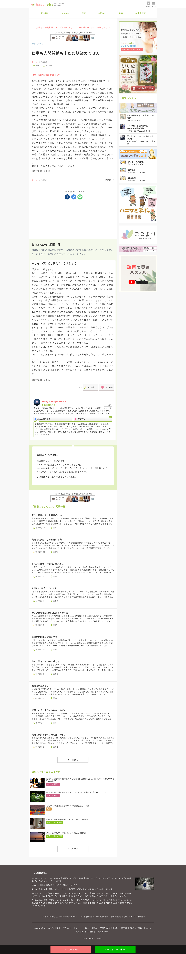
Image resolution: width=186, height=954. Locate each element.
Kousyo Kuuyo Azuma (54, 401)
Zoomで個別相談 (71, 949)
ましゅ (35, 62)
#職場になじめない (52, 75)
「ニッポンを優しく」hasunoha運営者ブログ (59, 917)
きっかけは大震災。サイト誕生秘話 (94, 917)
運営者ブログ (103, 932)
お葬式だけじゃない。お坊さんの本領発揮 (128, 917)
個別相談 (44, 13)
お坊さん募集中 (54, 928)
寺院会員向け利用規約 (109, 928)
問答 (84, 13)
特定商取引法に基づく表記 (131, 928)
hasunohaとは (40, 928)
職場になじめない (38, 44)
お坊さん (102, 13)
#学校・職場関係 (38, 75)
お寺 (121, 13)
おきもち (109, 387)
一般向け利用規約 (91, 928)
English (147, 928)
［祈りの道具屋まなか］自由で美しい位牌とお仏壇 (73, 33)
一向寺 (108, 405)
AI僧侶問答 (140, 13)
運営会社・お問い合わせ (85, 932)
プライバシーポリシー (72, 928)
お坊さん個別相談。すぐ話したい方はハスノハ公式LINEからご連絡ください (73, 27)
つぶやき (65, 13)
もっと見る (73, 760)
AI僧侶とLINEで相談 (115, 949)
